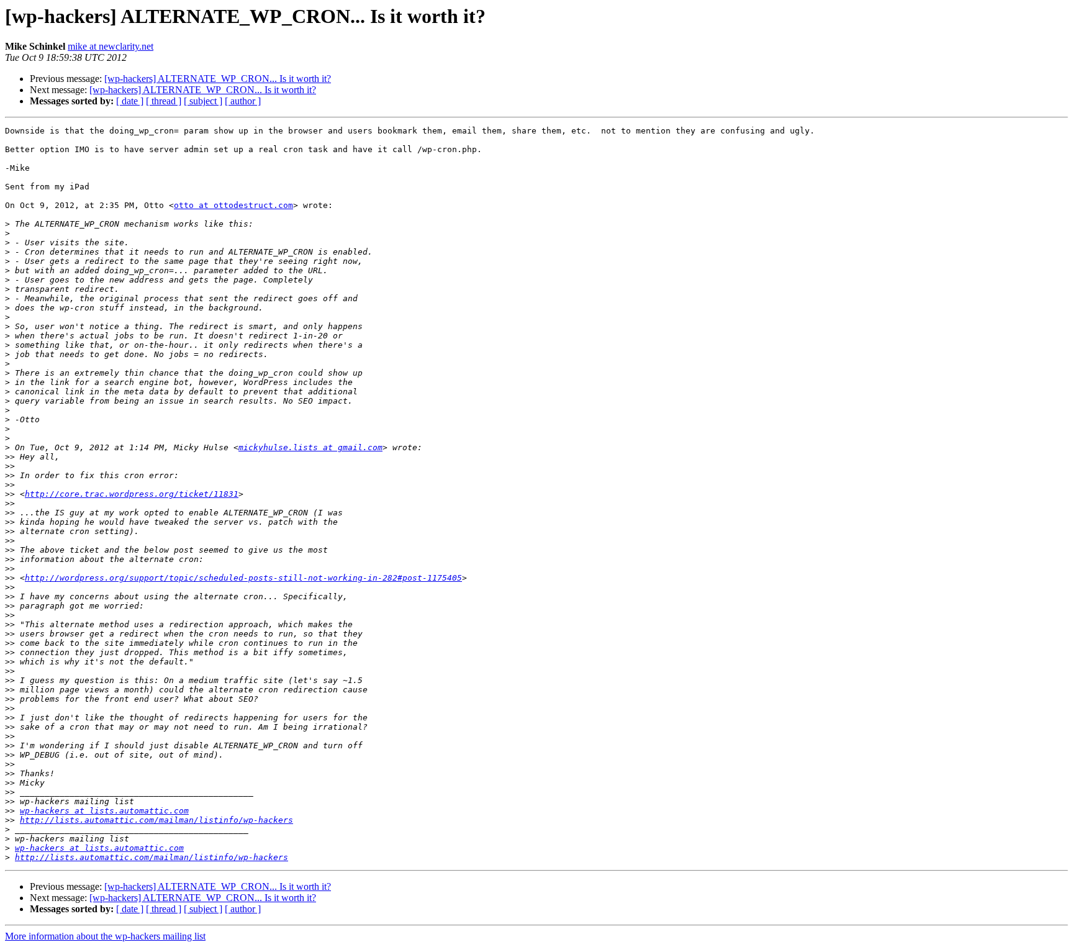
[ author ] (243, 101)
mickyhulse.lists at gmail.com (310, 447)
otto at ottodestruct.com (233, 205)
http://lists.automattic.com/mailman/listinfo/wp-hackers (156, 820)
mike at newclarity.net (110, 46)
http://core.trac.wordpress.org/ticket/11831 (131, 494)
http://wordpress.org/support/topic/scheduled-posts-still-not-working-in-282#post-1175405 (243, 577)
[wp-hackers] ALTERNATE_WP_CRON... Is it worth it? (217, 78)
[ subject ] (203, 101)
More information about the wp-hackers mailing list (105, 936)
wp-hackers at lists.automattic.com (104, 810)
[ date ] (129, 101)
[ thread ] (163, 101)
